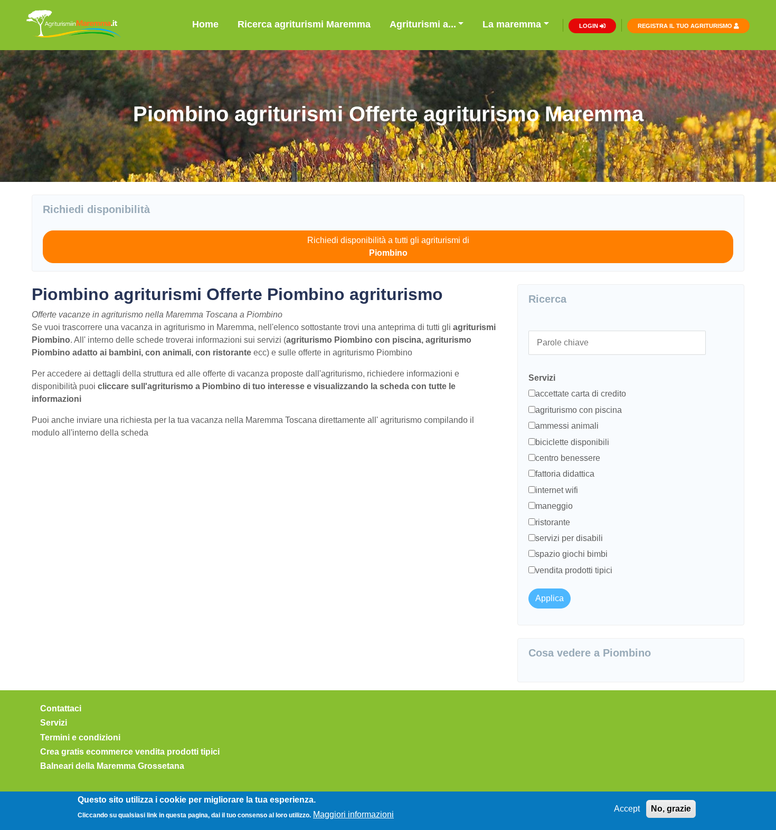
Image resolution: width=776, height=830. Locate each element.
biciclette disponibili (572, 442)
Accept (627, 808)
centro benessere (567, 457)
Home (205, 24)
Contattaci (60, 708)
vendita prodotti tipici (573, 570)
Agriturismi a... (423, 24)
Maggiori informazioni (353, 814)
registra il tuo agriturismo (686, 26)
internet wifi (556, 490)
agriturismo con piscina (578, 410)
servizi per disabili (569, 538)
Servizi (53, 722)
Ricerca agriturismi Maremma (304, 24)
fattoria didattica (564, 473)
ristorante (552, 522)
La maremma (511, 24)
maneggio (554, 505)
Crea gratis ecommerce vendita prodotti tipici (130, 751)
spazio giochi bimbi (571, 553)
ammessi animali (567, 425)
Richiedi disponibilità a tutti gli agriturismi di (388, 246)
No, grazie (671, 808)
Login (589, 26)
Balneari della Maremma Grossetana (112, 765)
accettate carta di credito (580, 393)
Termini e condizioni (80, 737)
